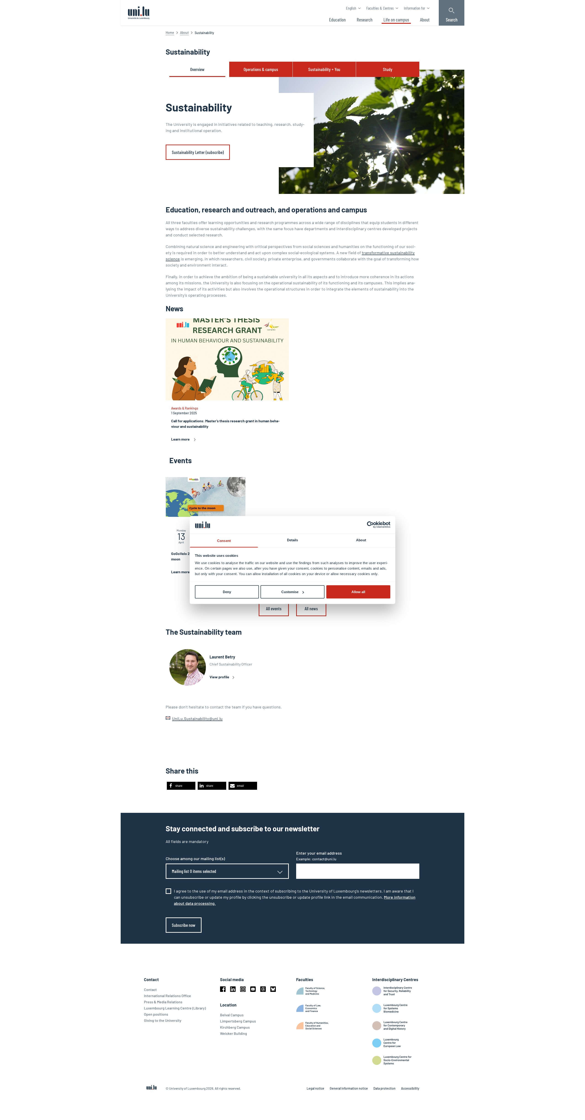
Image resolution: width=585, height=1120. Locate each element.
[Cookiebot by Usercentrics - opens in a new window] (370, 524)
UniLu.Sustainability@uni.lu (197, 718)
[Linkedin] (233, 989)
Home (170, 32)
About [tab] (361, 540)
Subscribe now (183, 925)
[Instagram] (243, 989)
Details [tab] (292, 540)
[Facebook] (223, 989)
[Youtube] (253, 989)
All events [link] (274, 608)
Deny (227, 592)
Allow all (358, 592)
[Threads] (263, 989)
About (184, 32)
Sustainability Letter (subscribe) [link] (198, 152)
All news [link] (311, 608)
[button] (181, 786)
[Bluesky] (273, 989)
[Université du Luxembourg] (138, 12)
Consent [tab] (224, 540)
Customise (289, 592)
